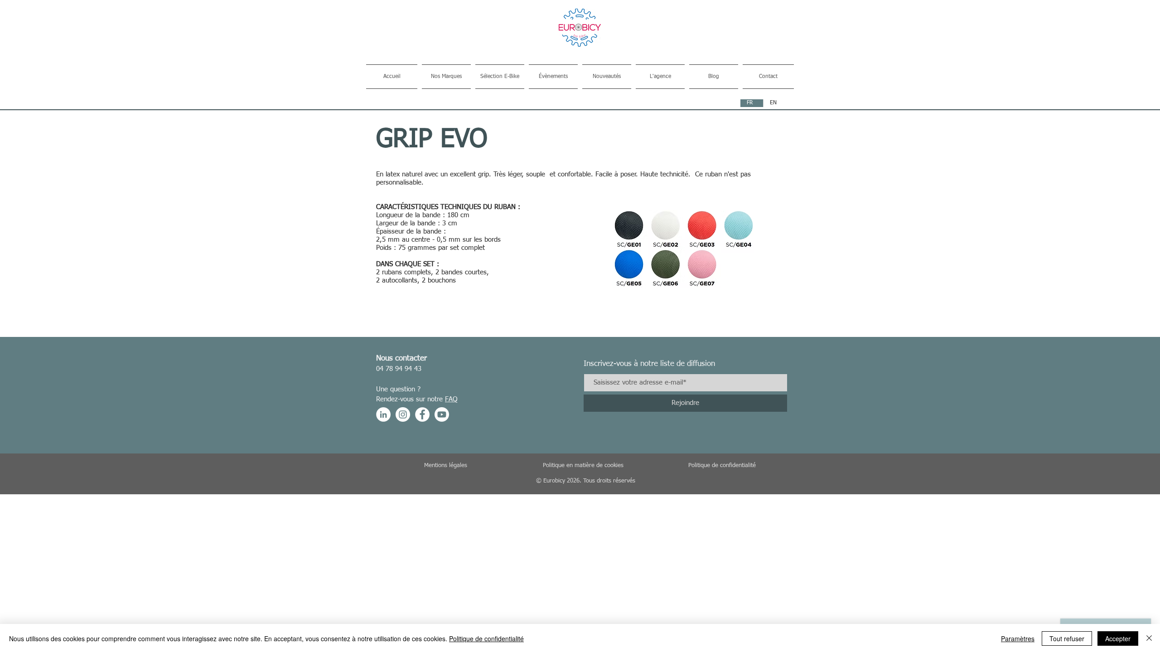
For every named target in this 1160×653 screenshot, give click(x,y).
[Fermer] (1149, 638)
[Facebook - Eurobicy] (422, 414)
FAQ (451, 399)
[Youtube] (442, 414)
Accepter (1118, 638)
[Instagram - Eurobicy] (403, 414)
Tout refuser (1066, 638)
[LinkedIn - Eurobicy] (383, 414)
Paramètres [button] (1017, 638)
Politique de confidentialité (486, 638)
